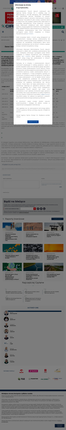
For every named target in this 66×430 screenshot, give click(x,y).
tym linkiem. (30, 33)
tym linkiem (26, 56)
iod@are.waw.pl (45, 94)
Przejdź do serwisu (33, 121)
